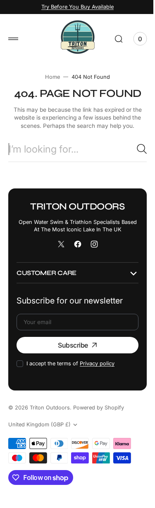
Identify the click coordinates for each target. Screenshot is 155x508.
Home (49, 77)
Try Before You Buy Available (74, 7)
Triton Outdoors (50, 408)
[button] (13, 39)
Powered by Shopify (98, 408)
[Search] (136, 149)
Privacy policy (97, 363)
